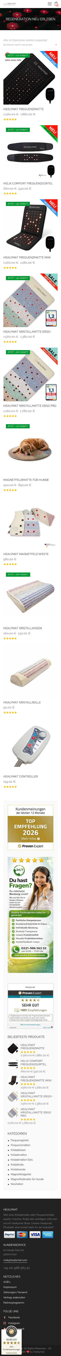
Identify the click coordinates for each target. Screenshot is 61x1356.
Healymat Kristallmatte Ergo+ (27, 331)
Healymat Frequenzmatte (23, 109)
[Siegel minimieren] (20, 1331)
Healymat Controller (20, 776)
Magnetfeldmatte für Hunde (26, 479)
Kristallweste (18, 1169)
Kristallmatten (19, 1154)
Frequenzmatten (20, 1145)
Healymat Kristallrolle (22, 702)
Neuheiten (17, 1184)
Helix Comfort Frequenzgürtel (28, 183)
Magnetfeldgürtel (21, 1174)
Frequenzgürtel (20, 1140)
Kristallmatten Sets (22, 1159)
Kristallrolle (17, 1164)
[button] (50, 4)
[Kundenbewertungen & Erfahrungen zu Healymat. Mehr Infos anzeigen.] (30, 985)
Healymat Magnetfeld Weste (26, 554)
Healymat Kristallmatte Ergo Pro (29, 405)
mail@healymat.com (15, 1260)
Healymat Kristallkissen (22, 628)
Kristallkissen (18, 1150)
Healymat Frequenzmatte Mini (27, 257)
